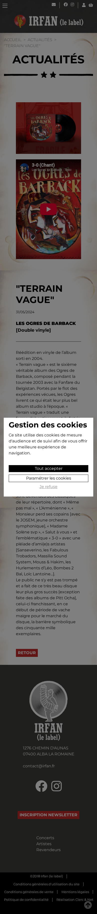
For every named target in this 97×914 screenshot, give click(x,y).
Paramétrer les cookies (48, 478)
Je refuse (48, 487)
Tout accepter (48, 468)
